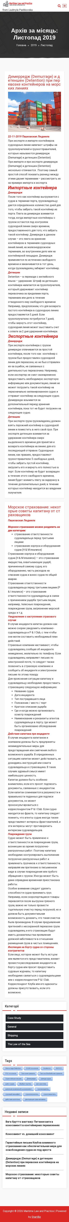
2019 (34, 45)
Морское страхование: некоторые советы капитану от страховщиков (34, 511)
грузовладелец (43, 1089)
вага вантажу (41, 1084)
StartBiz (36, 1216)
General (12, 1026)
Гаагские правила (28, 1073)
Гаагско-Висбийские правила (51, 1073)
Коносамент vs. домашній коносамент (30, 1134)
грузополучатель (32, 1094)
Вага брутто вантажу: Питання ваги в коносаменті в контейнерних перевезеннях (33, 1123)
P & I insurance (10, 1073)
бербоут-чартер (25, 1084)
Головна (21, 45)
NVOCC (59, 1068)
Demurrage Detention (13, 1068)
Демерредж (31, 1079)
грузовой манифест (12, 1094)
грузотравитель (49, 1094)
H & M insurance (32, 1068)
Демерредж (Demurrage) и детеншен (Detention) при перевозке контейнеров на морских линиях (34, 82)
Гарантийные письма (13, 1079)
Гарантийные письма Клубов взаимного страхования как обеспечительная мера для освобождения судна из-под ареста (34, 1146)
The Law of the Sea (19, 1044)
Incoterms (47, 1068)
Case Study (14, 1018)
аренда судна (46, 1079)
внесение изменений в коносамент (18, 1089)
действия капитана (12, 1099)
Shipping (13, 1035)
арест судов (9, 1084)
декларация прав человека (35, 1099)
